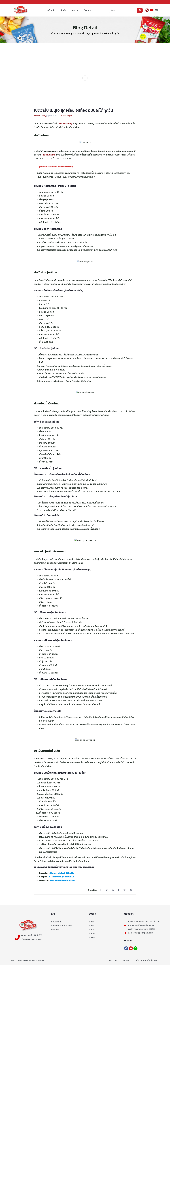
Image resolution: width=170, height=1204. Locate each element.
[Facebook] (126, 948)
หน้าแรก (54, 33)
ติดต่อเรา (88, 10)
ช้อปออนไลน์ (56, 921)
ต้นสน (91, 921)
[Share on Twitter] (107, 890)
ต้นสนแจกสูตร (67, 33)
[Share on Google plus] (125, 890)
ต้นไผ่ (91, 929)
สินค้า (63, 10)
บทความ (74, 10)
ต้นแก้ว (92, 937)
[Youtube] (131, 948)
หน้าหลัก (51, 10)
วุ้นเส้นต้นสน (49, 154)
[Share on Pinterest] (131, 890)
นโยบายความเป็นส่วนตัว (61, 925)
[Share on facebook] (101, 890)
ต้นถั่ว (91, 925)
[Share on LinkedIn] (113, 890)
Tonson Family (40, 115)
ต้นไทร (92, 933)
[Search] (140, 10)
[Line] (135, 948)
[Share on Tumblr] (119, 890)
